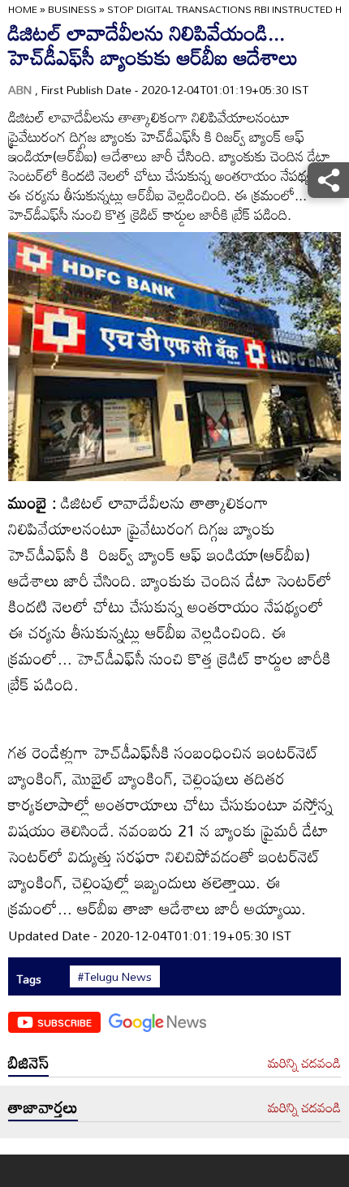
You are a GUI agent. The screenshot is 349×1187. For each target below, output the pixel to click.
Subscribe (64, 1022)
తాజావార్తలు (43, 1107)
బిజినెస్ (28, 1062)
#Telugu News (115, 977)
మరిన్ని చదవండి (304, 1063)
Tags (28, 979)
